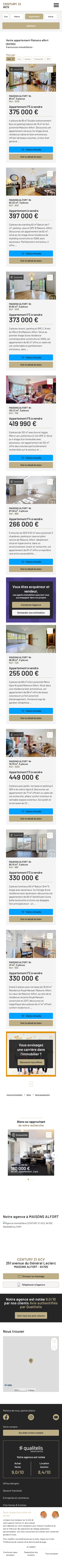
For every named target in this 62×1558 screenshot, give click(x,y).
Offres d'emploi (11, 1483)
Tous (6, 16)
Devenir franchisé (12, 1490)
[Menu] (56, 5)
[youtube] (56, 1417)
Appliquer (31, 25)
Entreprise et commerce (16, 1497)
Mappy (31, 1390)
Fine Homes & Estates (14, 1505)
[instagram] (31, 1417)
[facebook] (6, 1417)
